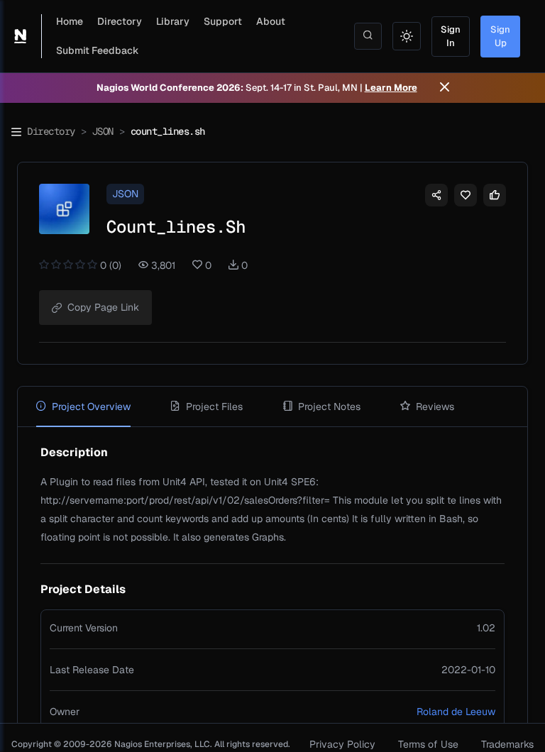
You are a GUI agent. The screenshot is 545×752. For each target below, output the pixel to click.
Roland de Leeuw (456, 711)
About (270, 21)
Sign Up (500, 36)
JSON (103, 131)
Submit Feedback (97, 50)
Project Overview (91, 406)
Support (223, 21)
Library (172, 21)
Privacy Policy (342, 744)
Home (69, 21)
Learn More (391, 88)
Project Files (214, 406)
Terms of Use (428, 744)
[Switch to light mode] (406, 36)
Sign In (451, 36)
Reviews (435, 406)
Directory (119, 21)
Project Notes (329, 406)
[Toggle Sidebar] (16, 132)
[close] (444, 88)
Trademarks (507, 744)
